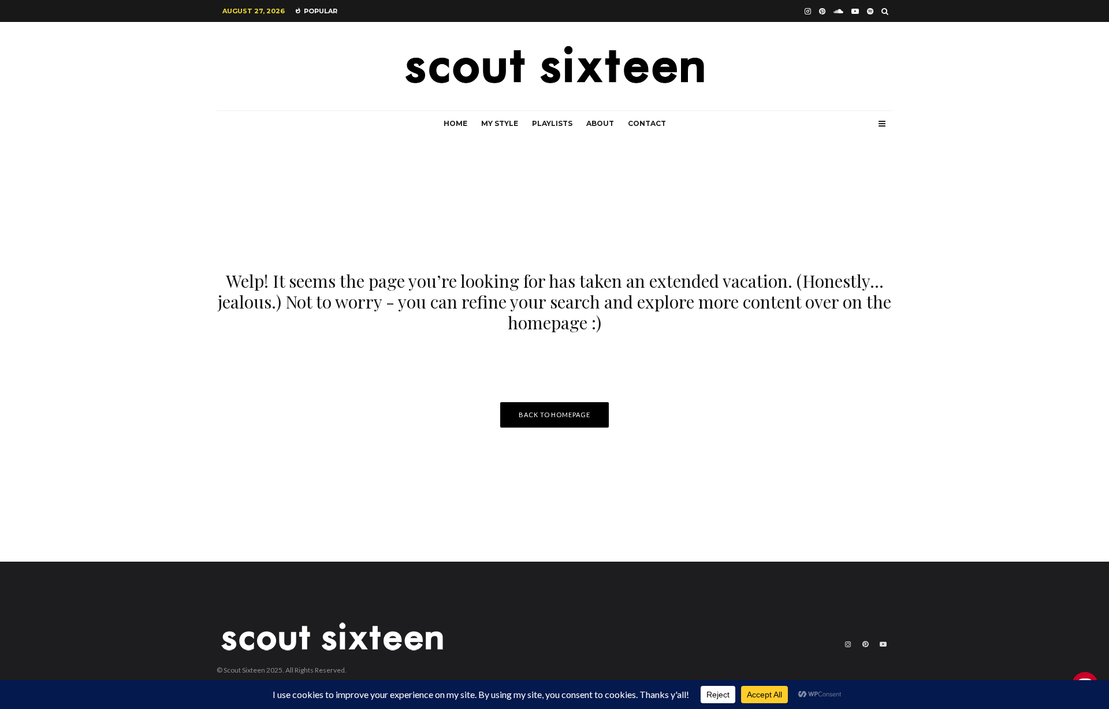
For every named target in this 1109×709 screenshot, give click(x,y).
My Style (499, 123)
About (600, 123)
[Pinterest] (822, 11)
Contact (647, 123)
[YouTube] (855, 11)
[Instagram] (808, 11)
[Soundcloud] (838, 11)
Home (455, 123)
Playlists (552, 123)
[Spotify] (870, 11)
